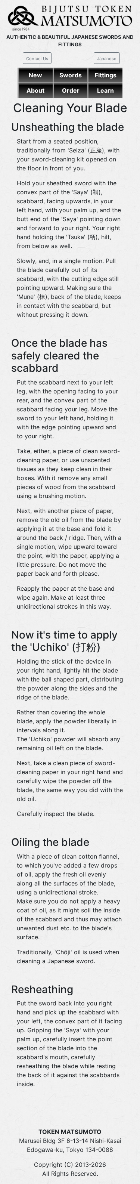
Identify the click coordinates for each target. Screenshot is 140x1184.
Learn (105, 90)
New (35, 75)
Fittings (105, 75)
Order (71, 90)
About (35, 90)
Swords (70, 75)
